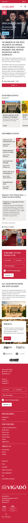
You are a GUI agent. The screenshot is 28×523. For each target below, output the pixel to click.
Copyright (4, 467)
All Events (5, 98)
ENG (24, 1)
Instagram (5, 383)
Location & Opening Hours (9, 427)
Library (4, 439)
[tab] (12, 244)
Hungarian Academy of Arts (10, 498)
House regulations (7, 473)
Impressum (5, 461)
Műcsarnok (5, 502)
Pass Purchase (6, 437)
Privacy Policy (16, 270)
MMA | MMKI (6, 500)
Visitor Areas (5, 432)
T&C (3, 475)
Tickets (14, 85)
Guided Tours (5, 430)
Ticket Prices (5, 434)
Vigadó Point (5, 441)
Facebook (5, 381)
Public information (7, 470)
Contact (4, 454)
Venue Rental (5, 449)
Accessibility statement (8, 478)
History (4, 452)
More (5, 33)
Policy (3, 464)
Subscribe (8, 275)
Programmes (5, 417)
